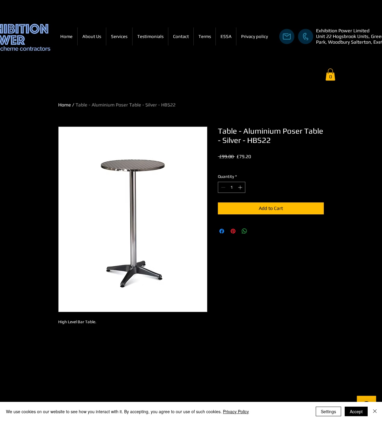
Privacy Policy (236, 411)
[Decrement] (222, 187)
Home (64, 105)
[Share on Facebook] (221, 231)
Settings (328, 411)
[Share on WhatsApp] (244, 231)
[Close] (374, 411)
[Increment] (240, 187)
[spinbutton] (231, 187)
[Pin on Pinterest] (233, 231)
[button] (330, 74)
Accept (356, 411)
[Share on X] (255, 231)
